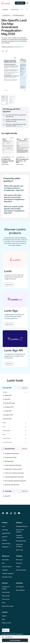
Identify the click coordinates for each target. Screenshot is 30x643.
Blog (3, 563)
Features (4, 540)
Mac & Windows (20, 590)
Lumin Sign (19, 126)
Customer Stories (7, 566)
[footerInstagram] (15, 513)
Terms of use (5, 599)
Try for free (20, 3)
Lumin (3, 526)
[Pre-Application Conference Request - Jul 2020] (8, 146)
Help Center (5, 559)
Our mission (19, 563)
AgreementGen (6, 533)
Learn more (9, 284)
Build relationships (21, 541)
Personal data (6, 592)
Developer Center (7, 577)
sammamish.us (18, 47)
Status (4, 602)
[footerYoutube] (19, 513)
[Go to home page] (6, 3)
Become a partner (21, 570)
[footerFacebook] (3, 513)
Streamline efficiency (22, 526)
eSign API (4, 536)
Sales (3, 619)
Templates (5, 9)
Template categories (8, 573)
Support (4, 616)
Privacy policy (6, 595)
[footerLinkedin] (7, 513)
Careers (18, 566)
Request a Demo (6, 623)
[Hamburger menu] (27, 3)
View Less (24, 387)
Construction (15, 9)
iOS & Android (20, 586)
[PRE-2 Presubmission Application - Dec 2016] (22, 146)
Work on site (19, 550)
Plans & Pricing (6, 543)
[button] (4, 100)
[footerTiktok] (11, 513)
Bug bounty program (7, 606)
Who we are (19, 559)
